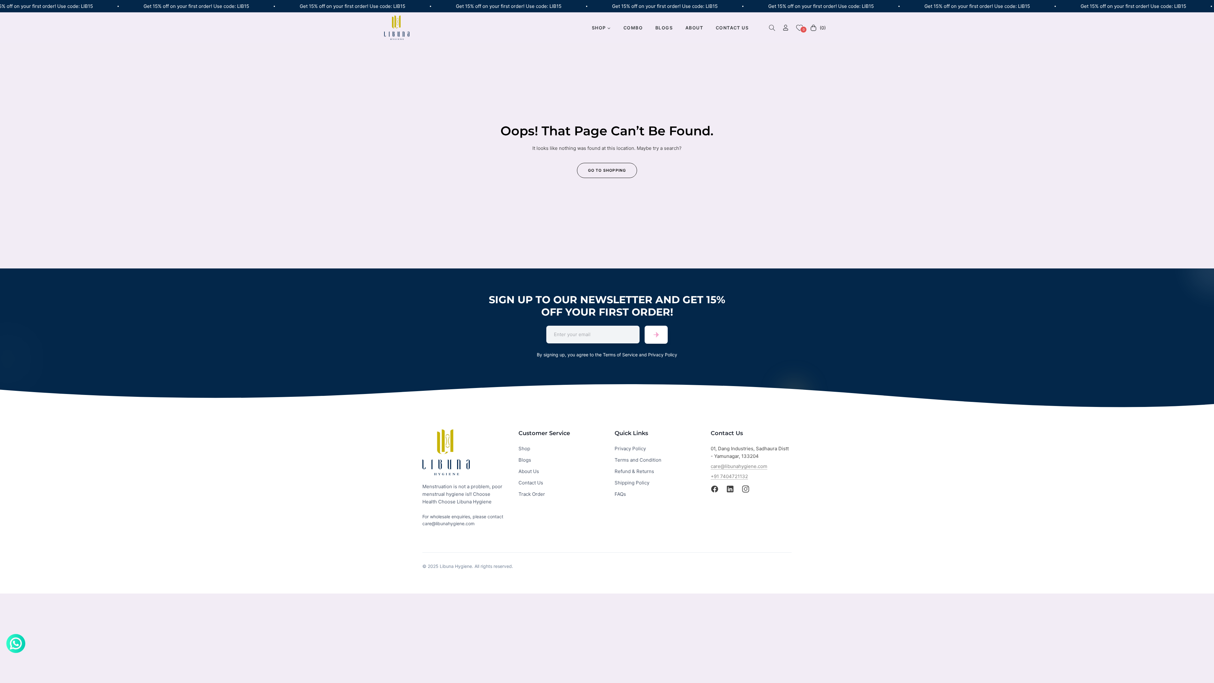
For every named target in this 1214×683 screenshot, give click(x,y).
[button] (772, 28)
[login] (785, 28)
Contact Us (530, 483)
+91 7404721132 (729, 476)
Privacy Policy (630, 449)
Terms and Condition (638, 460)
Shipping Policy (632, 483)
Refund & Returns (634, 471)
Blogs (524, 460)
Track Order (531, 494)
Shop (524, 449)
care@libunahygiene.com (739, 466)
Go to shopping (607, 170)
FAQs (620, 494)
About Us (528, 471)
